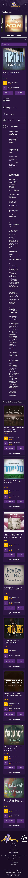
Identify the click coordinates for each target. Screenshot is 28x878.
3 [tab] (9, 35)
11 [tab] (18, 35)
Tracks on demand (13, 852)
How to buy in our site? (14, 858)
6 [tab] (12, 35)
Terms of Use (14, 846)
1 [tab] (7, 35)
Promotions (14, 853)
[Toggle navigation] (25, 5)
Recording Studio (14, 862)
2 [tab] (8, 35)
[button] (14, 44)
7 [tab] (13, 35)
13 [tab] (20, 35)
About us (14, 844)
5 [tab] (11, 35)
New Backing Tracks (14, 850)
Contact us (13, 864)
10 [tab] (17, 35)
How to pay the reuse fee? (13, 860)
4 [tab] (10, 35)
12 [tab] (19, 35)
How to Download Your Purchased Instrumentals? (13, 856)
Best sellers (14, 848)
